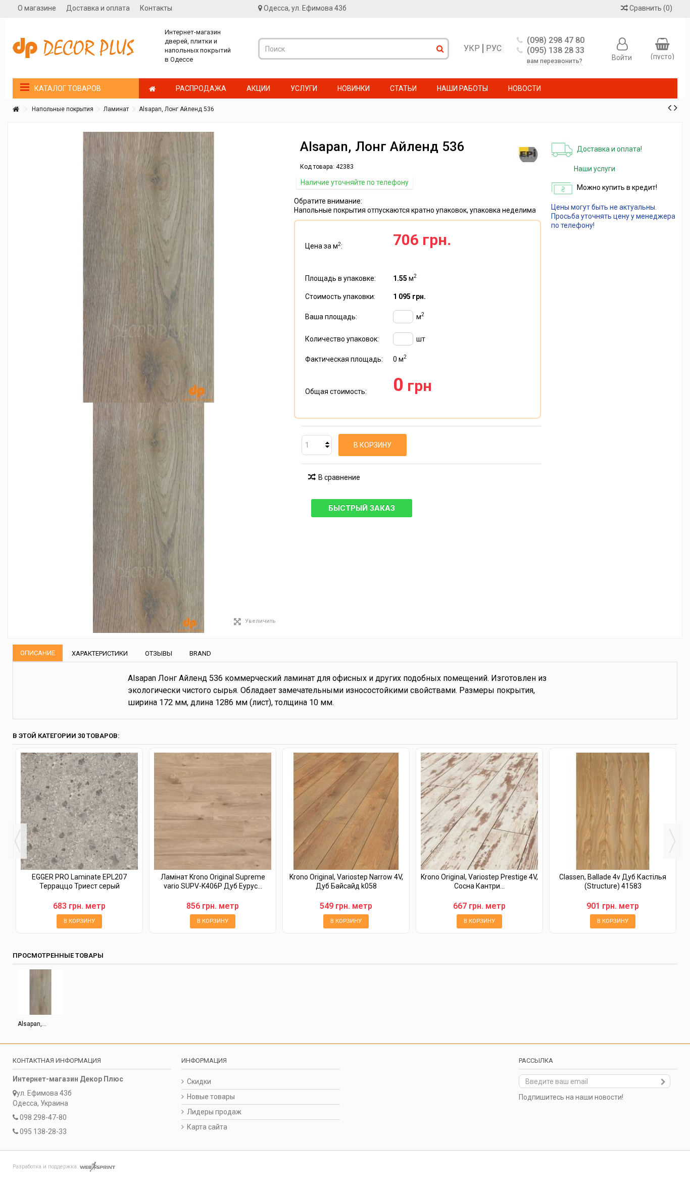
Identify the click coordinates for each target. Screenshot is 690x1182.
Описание (37, 653)
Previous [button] (18, 841)
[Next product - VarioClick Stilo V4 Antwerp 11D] (675, 108)
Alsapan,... (32, 1023)
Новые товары (211, 1097)
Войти (622, 57)
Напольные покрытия (62, 109)
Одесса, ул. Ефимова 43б (305, 8)
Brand (200, 653)
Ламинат (116, 109)
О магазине (37, 8)
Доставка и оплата (98, 8)
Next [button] (672, 841)
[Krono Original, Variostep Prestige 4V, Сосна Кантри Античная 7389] (479, 811)
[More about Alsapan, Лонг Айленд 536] (40, 992)
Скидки (199, 1081)
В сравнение (339, 477)
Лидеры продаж (214, 1112)
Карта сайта (207, 1127)
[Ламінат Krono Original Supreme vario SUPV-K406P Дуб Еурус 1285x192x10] (212, 811)
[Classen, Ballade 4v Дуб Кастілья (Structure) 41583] (612, 811)
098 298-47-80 (43, 1117)
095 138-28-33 (43, 1131)
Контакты (156, 8)
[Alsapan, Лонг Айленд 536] (148, 518)
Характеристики (100, 653)
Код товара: (317, 166)
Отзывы (158, 653)
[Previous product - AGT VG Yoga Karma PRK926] (669, 108)
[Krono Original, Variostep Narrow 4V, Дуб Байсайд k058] (346, 811)
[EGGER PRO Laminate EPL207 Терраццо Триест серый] (79, 811)
